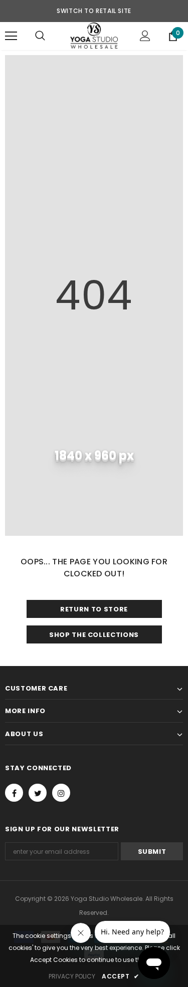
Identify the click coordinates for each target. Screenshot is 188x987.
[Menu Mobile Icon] (11, 36)
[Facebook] (14, 793)
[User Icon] (145, 36)
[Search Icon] (40, 36)
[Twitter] (38, 793)
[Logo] (94, 36)
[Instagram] (61, 793)
